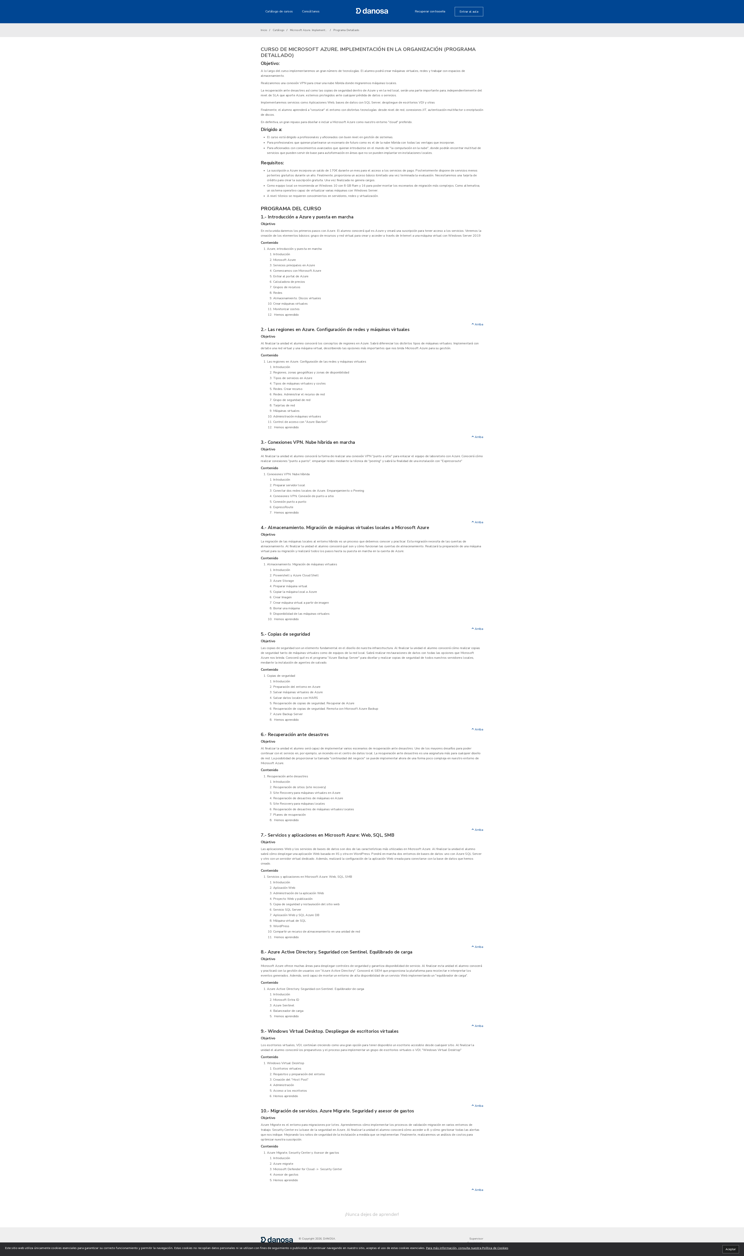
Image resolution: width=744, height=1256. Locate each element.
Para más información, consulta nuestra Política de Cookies (467, 1248)
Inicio (264, 30)
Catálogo (278, 30)
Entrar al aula (469, 11)
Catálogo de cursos (279, 11)
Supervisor (476, 1238)
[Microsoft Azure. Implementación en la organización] (372, 13)
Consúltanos (310, 11)
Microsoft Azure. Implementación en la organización (309, 30)
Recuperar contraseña (430, 11)
